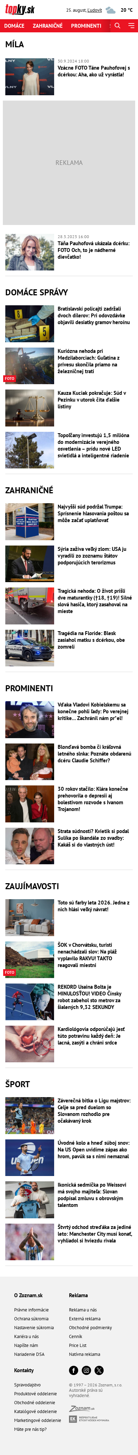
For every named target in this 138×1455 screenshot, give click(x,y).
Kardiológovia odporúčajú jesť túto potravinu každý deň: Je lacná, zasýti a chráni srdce (91, 1036)
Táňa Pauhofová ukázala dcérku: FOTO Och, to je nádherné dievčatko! (94, 250)
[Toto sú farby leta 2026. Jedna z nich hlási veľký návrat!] (29, 917)
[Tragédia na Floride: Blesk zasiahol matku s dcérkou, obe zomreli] (29, 648)
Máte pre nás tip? (30, 1429)
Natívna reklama (84, 1354)
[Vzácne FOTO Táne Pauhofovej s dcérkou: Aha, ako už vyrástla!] (29, 76)
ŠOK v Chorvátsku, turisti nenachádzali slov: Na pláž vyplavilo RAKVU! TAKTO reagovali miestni (87, 954)
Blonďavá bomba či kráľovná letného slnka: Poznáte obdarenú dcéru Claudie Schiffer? (94, 753)
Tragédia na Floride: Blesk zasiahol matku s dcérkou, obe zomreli (91, 640)
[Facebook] (73, 1371)
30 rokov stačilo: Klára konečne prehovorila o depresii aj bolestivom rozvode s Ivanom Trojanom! (93, 798)
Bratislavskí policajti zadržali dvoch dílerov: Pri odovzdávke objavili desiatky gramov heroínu (94, 315)
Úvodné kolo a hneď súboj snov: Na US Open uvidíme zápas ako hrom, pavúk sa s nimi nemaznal (94, 1149)
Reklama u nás (83, 1310)
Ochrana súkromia (31, 1319)
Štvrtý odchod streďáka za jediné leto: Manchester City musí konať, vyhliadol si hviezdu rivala (95, 1234)
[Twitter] (99, 1371)
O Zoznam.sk (28, 1295)
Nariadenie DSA (29, 1354)
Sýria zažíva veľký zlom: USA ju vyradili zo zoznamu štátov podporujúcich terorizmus (92, 556)
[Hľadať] (117, 25)
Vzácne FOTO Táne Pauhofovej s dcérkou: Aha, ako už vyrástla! (94, 71)
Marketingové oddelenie (37, 1420)
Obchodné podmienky (90, 1328)
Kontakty (24, 1370)
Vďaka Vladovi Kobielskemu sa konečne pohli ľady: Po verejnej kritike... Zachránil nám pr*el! (93, 711)
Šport (17, 1084)
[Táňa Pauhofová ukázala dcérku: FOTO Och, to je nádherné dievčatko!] (29, 252)
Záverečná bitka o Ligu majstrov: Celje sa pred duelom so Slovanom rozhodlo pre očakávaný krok (94, 1110)
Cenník (75, 1336)
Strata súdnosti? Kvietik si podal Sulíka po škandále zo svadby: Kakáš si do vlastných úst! (93, 838)
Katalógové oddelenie (35, 1411)
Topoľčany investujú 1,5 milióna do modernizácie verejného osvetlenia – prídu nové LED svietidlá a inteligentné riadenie (93, 445)
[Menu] (131, 25)
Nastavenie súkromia (34, 1328)
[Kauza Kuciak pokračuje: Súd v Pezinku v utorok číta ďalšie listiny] (29, 408)
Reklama (78, 1295)
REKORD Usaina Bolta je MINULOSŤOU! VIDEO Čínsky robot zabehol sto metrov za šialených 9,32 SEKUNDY (89, 996)
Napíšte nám (26, 1345)
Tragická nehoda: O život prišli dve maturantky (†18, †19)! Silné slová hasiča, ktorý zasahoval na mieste (95, 600)
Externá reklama (84, 1319)
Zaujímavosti (32, 886)
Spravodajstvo (27, 1385)
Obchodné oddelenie (34, 1403)
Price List (77, 1345)
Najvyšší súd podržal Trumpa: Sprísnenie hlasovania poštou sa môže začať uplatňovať (93, 513)
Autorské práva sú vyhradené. (86, 1392)
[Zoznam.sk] (81, 1410)
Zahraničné (48, 25)
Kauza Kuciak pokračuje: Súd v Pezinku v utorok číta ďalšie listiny (92, 400)
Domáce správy (36, 292)
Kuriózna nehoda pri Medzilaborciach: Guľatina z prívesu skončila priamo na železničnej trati (89, 361)
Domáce (14, 25)
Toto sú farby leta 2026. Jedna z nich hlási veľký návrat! (94, 906)
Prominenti (86, 25)
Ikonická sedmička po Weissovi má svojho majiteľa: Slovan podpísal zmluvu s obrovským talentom (92, 1194)
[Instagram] (86, 1371)
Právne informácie (31, 1310)
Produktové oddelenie (35, 1394)
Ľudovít (94, 10)
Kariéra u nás (26, 1336)
